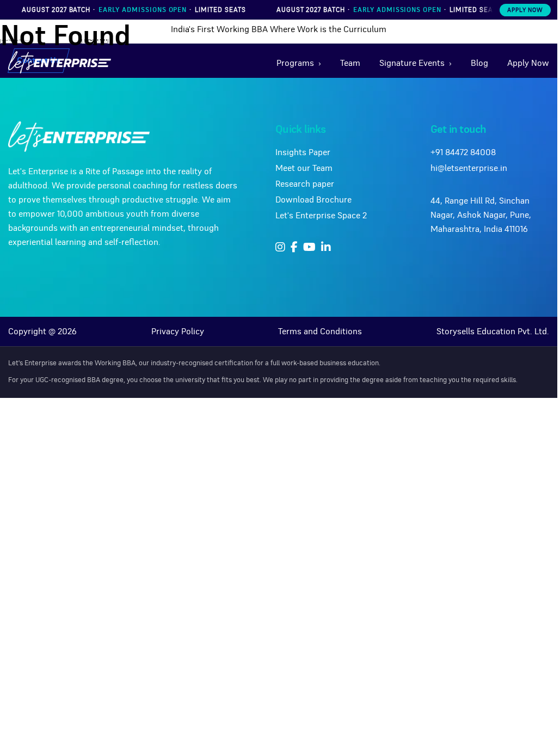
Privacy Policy (177, 331)
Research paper (304, 184)
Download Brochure (313, 199)
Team (350, 63)
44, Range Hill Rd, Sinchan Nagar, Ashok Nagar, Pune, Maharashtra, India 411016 (480, 215)
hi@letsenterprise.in (468, 168)
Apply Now (525, 10)
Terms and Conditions (320, 331)
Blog (479, 63)
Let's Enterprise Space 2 (321, 215)
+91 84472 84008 (463, 152)
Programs (295, 63)
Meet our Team (304, 168)
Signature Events (412, 63)
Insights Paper (302, 152)
